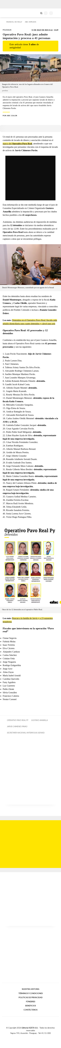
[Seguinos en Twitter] (29, 1036)
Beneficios (30, 1006)
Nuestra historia (30, 989)
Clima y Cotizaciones (36, 13)
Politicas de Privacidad (31, 997)
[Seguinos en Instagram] (35, 1036)
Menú (57, 13)
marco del (17, 143)
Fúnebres (30, 1002)
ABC (7, 13)
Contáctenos (30, 1010)
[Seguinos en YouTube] (32, 1036)
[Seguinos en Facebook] (26, 1036)
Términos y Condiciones (30, 993)
